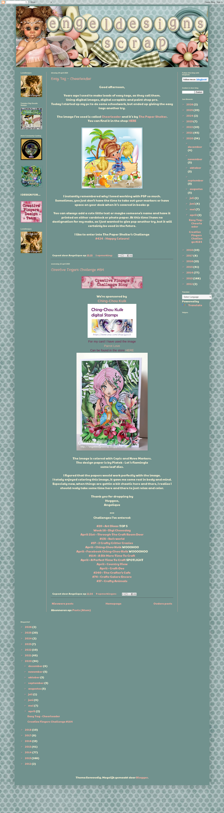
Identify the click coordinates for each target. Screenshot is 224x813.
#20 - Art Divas (108, 526)
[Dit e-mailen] (119, 255)
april (193, 215)
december (195, 147)
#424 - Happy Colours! (112, 238)
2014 (190, 272)
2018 (190, 250)
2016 (190, 261)
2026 (190, 104)
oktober (195, 168)
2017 (189, 255)
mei (193, 209)
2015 (189, 267)
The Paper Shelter (153, 116)
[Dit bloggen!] (122, 255)
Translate (195, 305)
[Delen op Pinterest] (131, 255)
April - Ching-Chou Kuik (103, 547)
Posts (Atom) (81, 610)
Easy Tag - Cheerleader (71, 78)
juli (192, 198)
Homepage (113, 603)
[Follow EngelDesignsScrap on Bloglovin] (195, 80)
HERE (132, 120)
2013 (189, 278)
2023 (189, 121)
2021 (189, 132)
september (195, 180)
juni (192, 203)
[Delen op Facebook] (128, 255)
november (195, 159)
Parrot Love (112, 346)
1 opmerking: (104, 255)
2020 (190, 138)
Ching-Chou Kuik (112, 301)
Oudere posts (162, 603)
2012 (189, 284)
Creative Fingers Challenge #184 (77, 269)
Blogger (142, 777)
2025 (189, 110)
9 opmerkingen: (106, 593)
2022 (189, 127)
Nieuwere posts (62, 603)
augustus (196, 189)
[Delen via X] (125, 255)
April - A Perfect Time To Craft (103, 560)
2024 (190, 115)
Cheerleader (111, 116)
